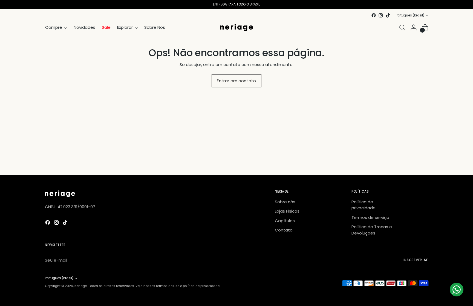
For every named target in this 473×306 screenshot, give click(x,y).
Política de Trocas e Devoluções (371, 230)
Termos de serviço (370, 217)
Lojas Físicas (287, 211)
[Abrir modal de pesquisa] (402, 27)
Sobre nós (285, 202)
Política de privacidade (363, 205)
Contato (284, 230)
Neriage (80, 286)
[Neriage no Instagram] (380, 15)
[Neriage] (236, 27)
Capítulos (285, 221)
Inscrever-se (415, 260)
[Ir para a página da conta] (413, 27)
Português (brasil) (410, 15)
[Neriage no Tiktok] (387, 15)
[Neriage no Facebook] (373, 15)
